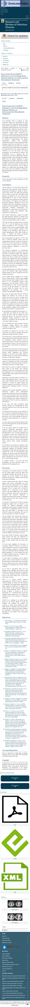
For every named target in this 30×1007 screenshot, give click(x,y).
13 (10, 499)
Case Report (6, 60)
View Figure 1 (15, 909)
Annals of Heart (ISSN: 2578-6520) (10, 991)
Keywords (5, 58)
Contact (4, 971)
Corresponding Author (8, 48)
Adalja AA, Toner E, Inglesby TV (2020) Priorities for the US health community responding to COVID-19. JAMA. (16, 700)
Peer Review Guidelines (7, 958)
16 (19, 582)
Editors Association (4, 9)
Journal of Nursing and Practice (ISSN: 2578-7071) (13, 995)
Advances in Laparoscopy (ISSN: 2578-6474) (12, 983)
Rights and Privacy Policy (7, 962)
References (6, 64)
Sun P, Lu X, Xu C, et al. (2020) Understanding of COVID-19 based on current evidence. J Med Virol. (15, 627)
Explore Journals (6, 938)
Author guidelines (6, 953)
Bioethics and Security (7, 966)
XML (15, 892)
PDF (15, 825)
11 (20, 484)
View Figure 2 (15, 922)
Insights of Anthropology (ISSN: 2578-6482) (12, 985)
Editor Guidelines (6, 956)
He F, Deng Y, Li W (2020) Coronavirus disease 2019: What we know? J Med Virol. (16, 622)
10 (15, 266)
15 (6, 566)
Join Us (2, 13)
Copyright (5, 50)
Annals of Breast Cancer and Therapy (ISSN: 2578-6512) (13, 998)
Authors (5, 46)
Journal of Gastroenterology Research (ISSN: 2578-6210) (13, 979)
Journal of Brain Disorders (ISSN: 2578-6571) (12, 993)
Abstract (5, 56)
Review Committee (4, 11)
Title (4, 44)
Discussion (6, 62)
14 (18, 555)
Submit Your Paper (6, 940)
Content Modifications (7, 968)
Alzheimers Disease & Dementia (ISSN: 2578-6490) (13, 976)
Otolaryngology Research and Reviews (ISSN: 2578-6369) (13, 988)
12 (22, 484)
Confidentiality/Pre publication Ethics (10, 964)
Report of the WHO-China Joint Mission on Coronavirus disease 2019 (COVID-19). (16, 647)
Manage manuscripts (7, 942)
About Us (4, 936)
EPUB (15, 858)
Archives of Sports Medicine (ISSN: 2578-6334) (13, 981)
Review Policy (3, 7)
